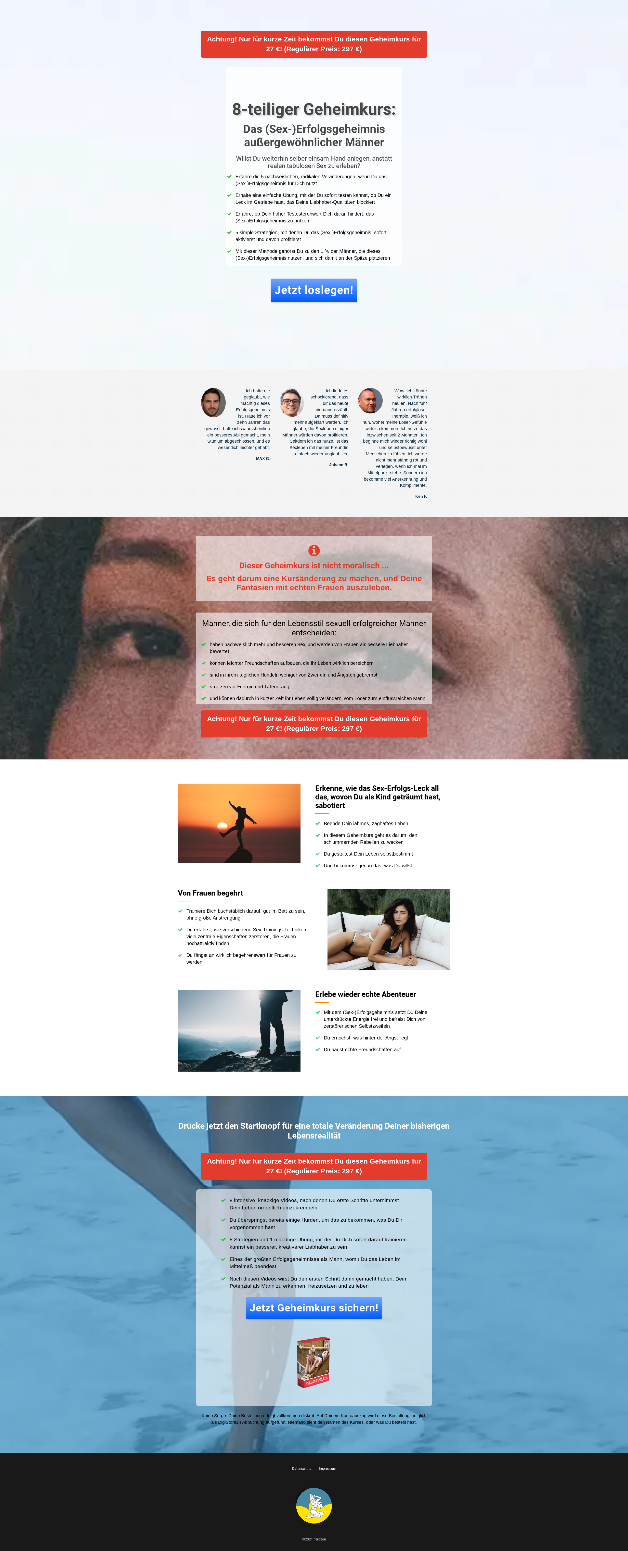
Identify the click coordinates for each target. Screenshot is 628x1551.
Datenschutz (302, 1469)
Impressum (327, 1469)
